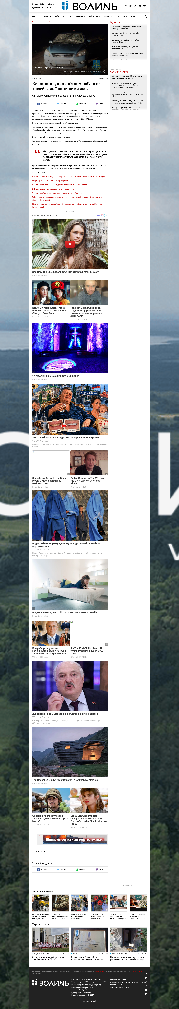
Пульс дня (47, 17)
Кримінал (107, 17)
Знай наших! (94, 17)
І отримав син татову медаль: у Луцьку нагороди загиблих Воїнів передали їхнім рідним (69, 177)
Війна (58, 17)
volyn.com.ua (99, 971)
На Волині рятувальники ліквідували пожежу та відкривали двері (60, 185)
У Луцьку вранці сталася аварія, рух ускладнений (53, 189)
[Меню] (33, 16)
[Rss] (146, 994)
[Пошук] (145, 16)
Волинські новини (39, 22)
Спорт (117, 17)
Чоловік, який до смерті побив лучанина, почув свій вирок (57, 193)
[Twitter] (130, 6)
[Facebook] (126, 6)
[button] (51, 4)
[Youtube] (144, 6)
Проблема (80, 17)
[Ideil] (89, 1001)
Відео (133, 17)
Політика (67, 17)
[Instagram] (135, 6)
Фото (125, 17)
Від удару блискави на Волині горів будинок (50, 181)
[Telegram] (139, 6)
